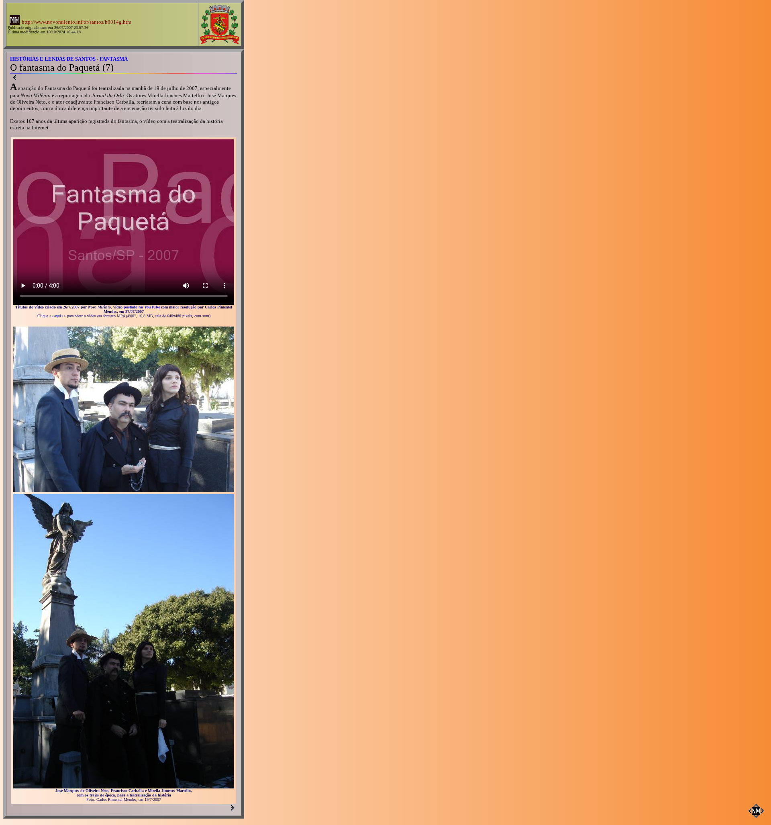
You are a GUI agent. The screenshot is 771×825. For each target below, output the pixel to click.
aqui (57, 316)
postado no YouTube (142, 307)
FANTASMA (114, 59)
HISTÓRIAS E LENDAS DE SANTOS (53, 59)
